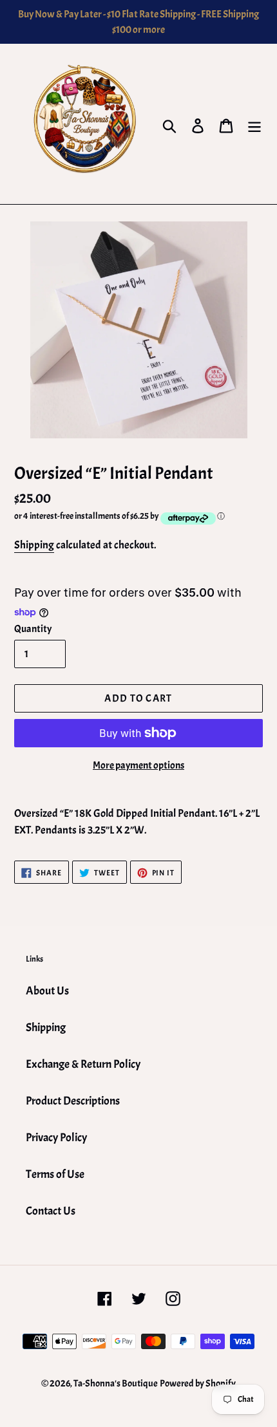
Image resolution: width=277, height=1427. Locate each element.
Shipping (34, 545)
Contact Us (50, 1211)
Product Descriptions (73, 1101)
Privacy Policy (56, 1137)
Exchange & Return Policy (83, 1064)
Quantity (33, 628)
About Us (47, 991)
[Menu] (254, 124)
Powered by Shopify (198, 1383)
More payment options (138, 765)
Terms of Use (55, 1174)
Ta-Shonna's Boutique (115, 1383)
